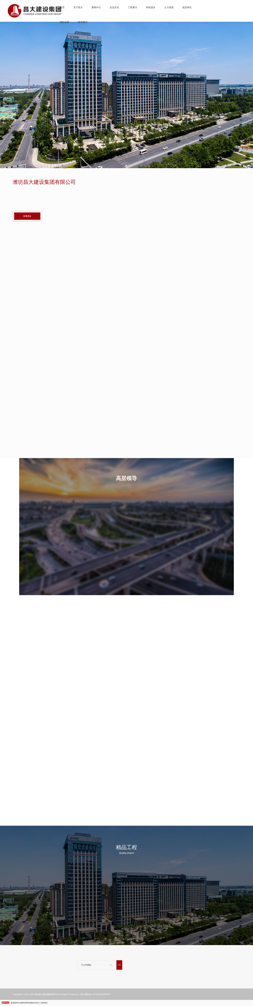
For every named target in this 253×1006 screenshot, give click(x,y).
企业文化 (114, 7)
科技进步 (150, 7)
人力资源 (168, 7)
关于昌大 (78, 7)
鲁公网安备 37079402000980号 (95, 994)
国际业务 (64, 22)
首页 (62, 7)
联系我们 (82, 22)
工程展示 (132, 7)
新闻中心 (96, 7)
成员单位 (187, 7)
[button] (126, 157)
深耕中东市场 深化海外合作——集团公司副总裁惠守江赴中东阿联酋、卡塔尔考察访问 (44, 1003)
